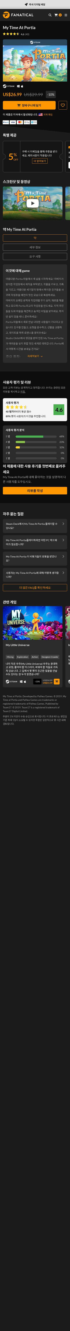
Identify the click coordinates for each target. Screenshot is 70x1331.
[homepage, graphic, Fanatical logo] (18, 15)
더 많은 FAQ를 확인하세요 (35, 587)
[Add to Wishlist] (63, 105)
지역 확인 (48, 114)
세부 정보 (35, 247)
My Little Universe (18, 645)
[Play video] (32, 203)
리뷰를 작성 (35, 491)
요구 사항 (35, 256)
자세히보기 (33, 356)
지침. (22, 391)
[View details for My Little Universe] (32, 623)
